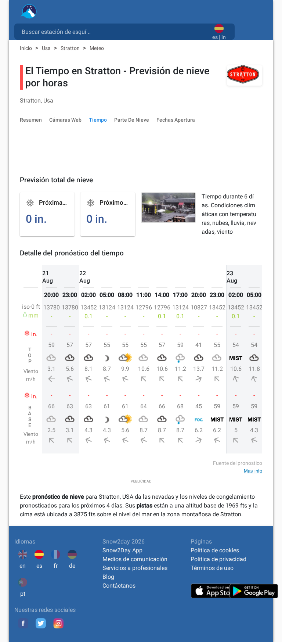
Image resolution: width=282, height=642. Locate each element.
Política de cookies (215, 550)
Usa (47, 48)
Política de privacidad (218, 559)
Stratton (71, 48)
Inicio (26, 48)
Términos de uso (212, 567)
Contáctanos (118, 585)
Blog (108, 576)
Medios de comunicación (134, 559)
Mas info (253, 471)
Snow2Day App (122, 550)
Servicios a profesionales (134, 567)
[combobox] (115, 31)
